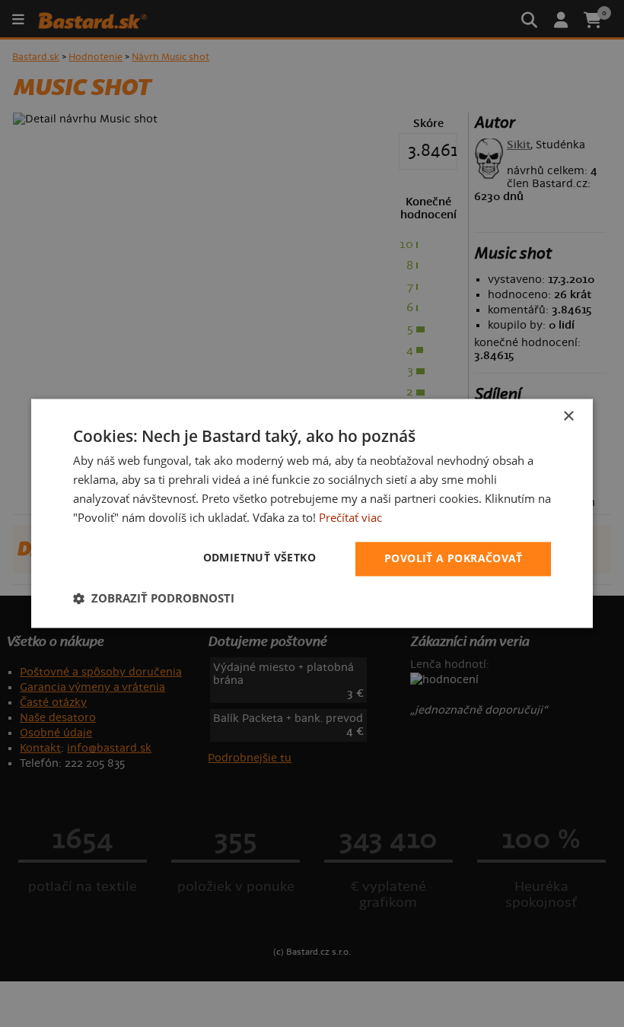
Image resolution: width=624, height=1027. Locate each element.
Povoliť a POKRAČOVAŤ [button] (453, 559)
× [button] (568, 416)
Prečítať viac (350, 517)
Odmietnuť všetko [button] (259, 558)
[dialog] (312, 513)
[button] (153, 599)
